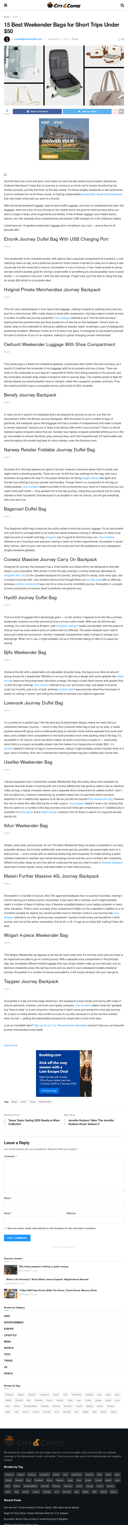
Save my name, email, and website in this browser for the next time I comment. (51, 1228)
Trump (36, 1411)
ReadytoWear (30, 1406)
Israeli (98, 1400)
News (17, 1406)
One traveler (41, 685)
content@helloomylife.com (28, 38)
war (76, 1411)
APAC (7, 1316)
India (70, 1400)
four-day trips (93, 580)
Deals (8, 1400)
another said (65, 689)
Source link (10, 1045)
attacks (32, 1394)
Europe (9, 1328)
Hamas (60, 1400)
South (79, 1406)
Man (8, 1406)
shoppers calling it (67, 626)
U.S (56, 1411)
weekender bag (91, 194)
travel (25, 1411)
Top (16, 1411)
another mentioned (26, 584)
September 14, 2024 (58, 38)
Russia (56, 1406)
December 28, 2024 (29, 1294)
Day (100, 1394)
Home (7, 16)
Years (113, 1411)
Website (71, 1213)
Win (94, 1411)
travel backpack (113, 194)
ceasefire (44, 1394)
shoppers (51, 537)
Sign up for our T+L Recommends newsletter (59, 1025)
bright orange (49, 812)
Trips (32, 1101)
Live (117, 1400)
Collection (76, 1394)
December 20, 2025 (16, 1283)
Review (45, 1406)
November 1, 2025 (28, 1271)
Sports (9, 1348)
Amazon (9, 1394)
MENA (7, 1341)
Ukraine (66, 1411)
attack (21, 1394)
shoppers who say (15, 575)
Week (85, 1411)
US (5, 1367)
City (65, 1394)
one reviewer (30, 486)
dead (108, 1394)
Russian (68, 1406)
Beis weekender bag (100, 799)
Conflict (89, 1394)
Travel (15, 16)
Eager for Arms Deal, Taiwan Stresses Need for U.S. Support (36, 1513)
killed (108, 1400)
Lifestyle (10, 1335)
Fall (28, 1400)
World (8, 1373)
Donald (19, 1400)
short (23, 1101)
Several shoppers (112, 862)
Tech (7, 1354)
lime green (26, 812)
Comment (10, 1156)
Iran (79, 1400)
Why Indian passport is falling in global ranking (43, 1266)
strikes (110, 1406)
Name (8, 1198)
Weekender (45, 1101)
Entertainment (14, 1322)
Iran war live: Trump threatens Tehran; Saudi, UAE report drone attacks (41, 1507)
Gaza (49, 1400)
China (56, 1394)
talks (8, 1411)
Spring (89, 1406)
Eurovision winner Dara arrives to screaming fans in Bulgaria (36, 1518)
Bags (14, 1101)
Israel (88, 1400)
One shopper (62, 318)
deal (117, 1394)
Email (8, 1213)
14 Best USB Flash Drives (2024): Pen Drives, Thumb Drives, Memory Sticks (58, 1290)
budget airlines (90, 478)
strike (100, 1406)
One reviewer (106, 537)
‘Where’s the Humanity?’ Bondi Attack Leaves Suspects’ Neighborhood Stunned (47, 1279)
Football (38, 1400)
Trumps (46, 1411)
